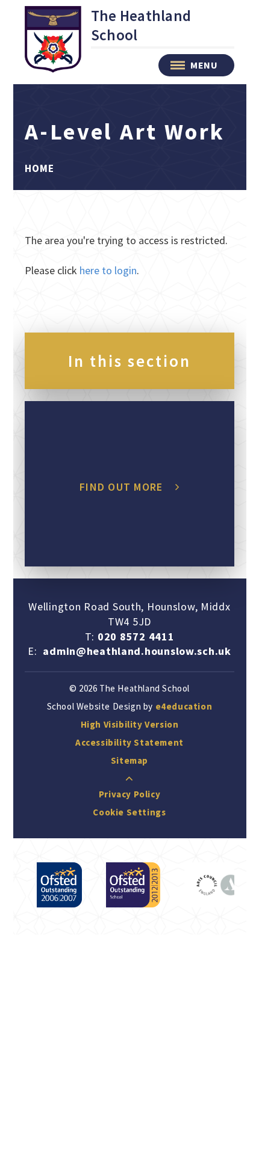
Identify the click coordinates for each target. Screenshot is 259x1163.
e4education (184, 706)
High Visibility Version (130, 724)
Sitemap (129, 760)
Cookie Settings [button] (129, 812)
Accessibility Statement (129, 742)
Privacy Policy (129, 794)
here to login (108, 270)
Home (39, 168)
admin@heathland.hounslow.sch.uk (137, 651)
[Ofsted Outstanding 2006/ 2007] (59, 884)
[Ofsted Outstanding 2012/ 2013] (133, 884)
